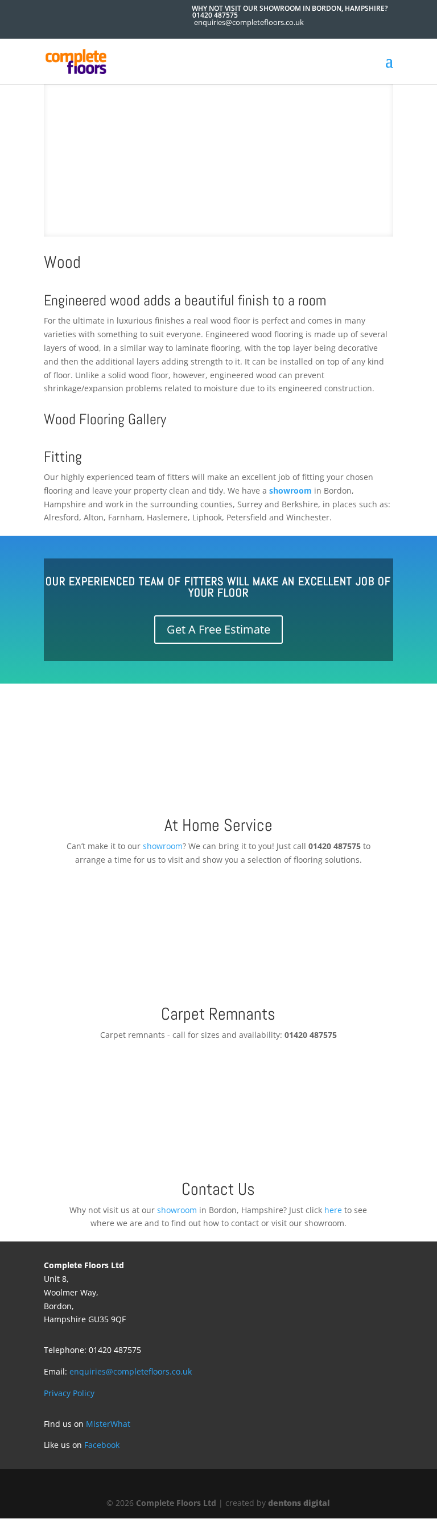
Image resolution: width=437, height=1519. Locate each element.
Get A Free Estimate (218, 629)
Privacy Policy (69, 1393)
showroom (290, 490)
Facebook (101, 1444)
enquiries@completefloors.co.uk (130, 1371)
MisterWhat (108, 1423)
